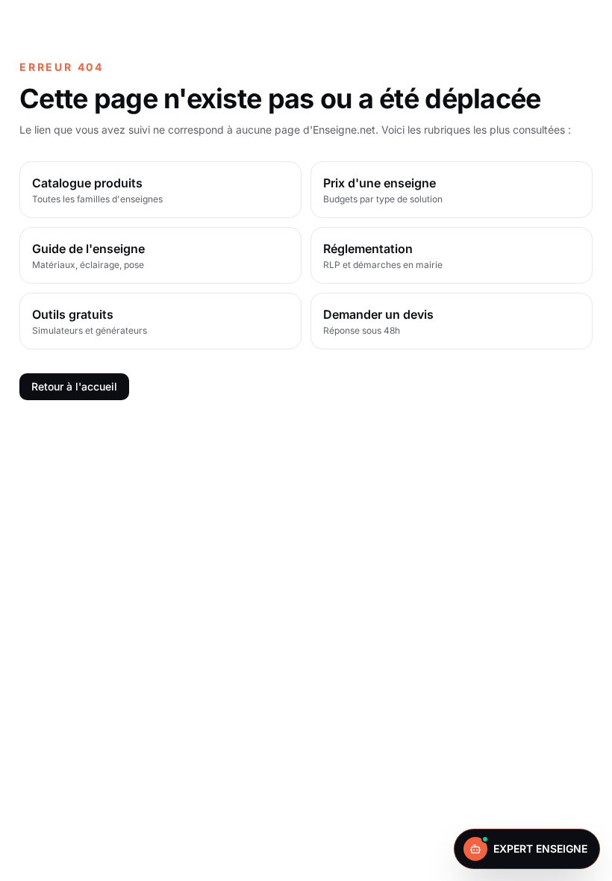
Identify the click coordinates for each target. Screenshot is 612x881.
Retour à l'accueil (74, 386)
